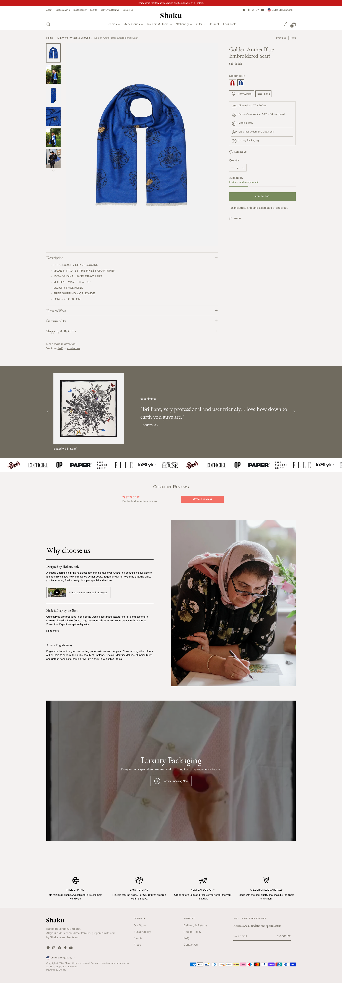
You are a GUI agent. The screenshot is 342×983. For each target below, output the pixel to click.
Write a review (202, 499)
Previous (281, 37)
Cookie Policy (192, 931)
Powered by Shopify (56, 970)
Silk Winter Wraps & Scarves (73, 37)
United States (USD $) (282, 10)
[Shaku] (171, 15)
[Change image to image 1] (53, 53)
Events (138, 938)
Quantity (234, 160)
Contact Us (240, 151)
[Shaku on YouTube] (262, 10)
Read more (52, 630)
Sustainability (142, 931)
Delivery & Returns (195, 925)
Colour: (237, 75)
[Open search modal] (48, 24)
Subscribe (284, 936)
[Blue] (240, 83)
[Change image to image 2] (53, 74)
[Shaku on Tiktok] (257, 10)
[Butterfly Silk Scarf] (88, 408)
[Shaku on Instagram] (248, 10)
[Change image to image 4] (53, 116)
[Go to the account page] (286, 24)
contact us (73, 348)
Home (49, 37)
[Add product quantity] (243, 167)
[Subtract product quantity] (232, 167)
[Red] (232, 83)
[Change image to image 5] (53, 137)
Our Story (140, 925)
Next (293, 37)
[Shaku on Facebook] (243, 10)
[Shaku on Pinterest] (253, 10)
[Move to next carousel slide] (294, 412)
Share (238, 218)
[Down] (53, 170)
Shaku (68, 963)
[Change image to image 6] (53, 158)
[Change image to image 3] (53, 95)
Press (137, 944)
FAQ (60, 348)
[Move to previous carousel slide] (47, 412)
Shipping (252, 207)
